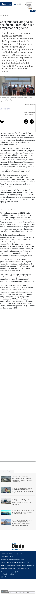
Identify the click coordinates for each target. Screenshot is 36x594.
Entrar (33, 11)
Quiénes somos (19, 572)
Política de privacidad (7, 574)
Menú (19, 4)
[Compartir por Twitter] (32, 121)
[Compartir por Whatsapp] (26, 121)
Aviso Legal (10, 572)
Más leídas (7, 471)
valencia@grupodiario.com (23, 562)
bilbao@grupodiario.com (15, 557)
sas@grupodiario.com (28, 565)
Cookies (4, 591)
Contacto (3, 572)
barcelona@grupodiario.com (19, 554)
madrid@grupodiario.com (17, 559)
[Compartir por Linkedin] (2, 121)
